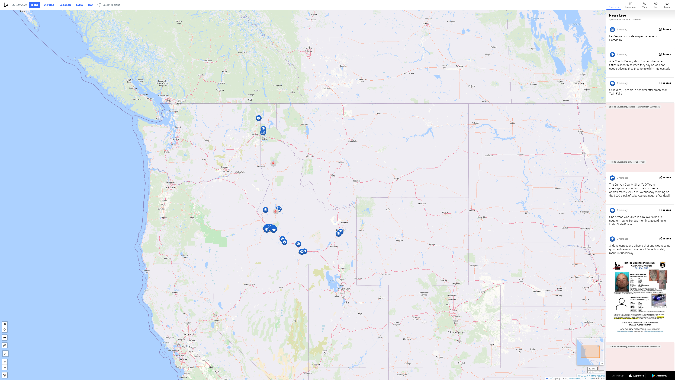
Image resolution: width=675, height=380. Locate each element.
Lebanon (65, 5)
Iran (90, 5)
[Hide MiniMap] (601, 363)
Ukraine (49, 5)
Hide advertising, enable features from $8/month (636, 107)
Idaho (34, 5)
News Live (614, 7)
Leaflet (551, 378)
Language (630, 7)
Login (667, 7)
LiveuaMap (573, 378)
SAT (5, 353)
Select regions (111, 5)
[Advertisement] (639, 139)
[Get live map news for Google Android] (660, 376)
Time (644, 7)
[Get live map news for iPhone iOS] (637, 376)
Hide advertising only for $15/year (628, 162)
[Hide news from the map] (4, 345)
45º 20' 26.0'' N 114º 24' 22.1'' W (591, 375)
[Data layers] (4, 375)
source (667, 29)
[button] (273, 163)
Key (656, 7)
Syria (79, 5)
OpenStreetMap (585, 378)
